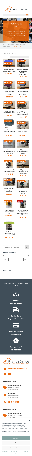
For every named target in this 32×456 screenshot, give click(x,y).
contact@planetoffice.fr (17, 369)
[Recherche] (27, 247)
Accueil (5, 44)
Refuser (16, 443)
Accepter (16, 438)
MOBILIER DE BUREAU (13, 44)
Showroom (11, 393)
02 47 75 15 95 (10, 1)
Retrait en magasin (14, 413)
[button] (29, 420)
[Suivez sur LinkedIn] (9, 374)
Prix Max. (25, 262)
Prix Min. (5, 262)
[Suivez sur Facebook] (5, 374)
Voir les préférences (16, 448)
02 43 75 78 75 (21, 1)
